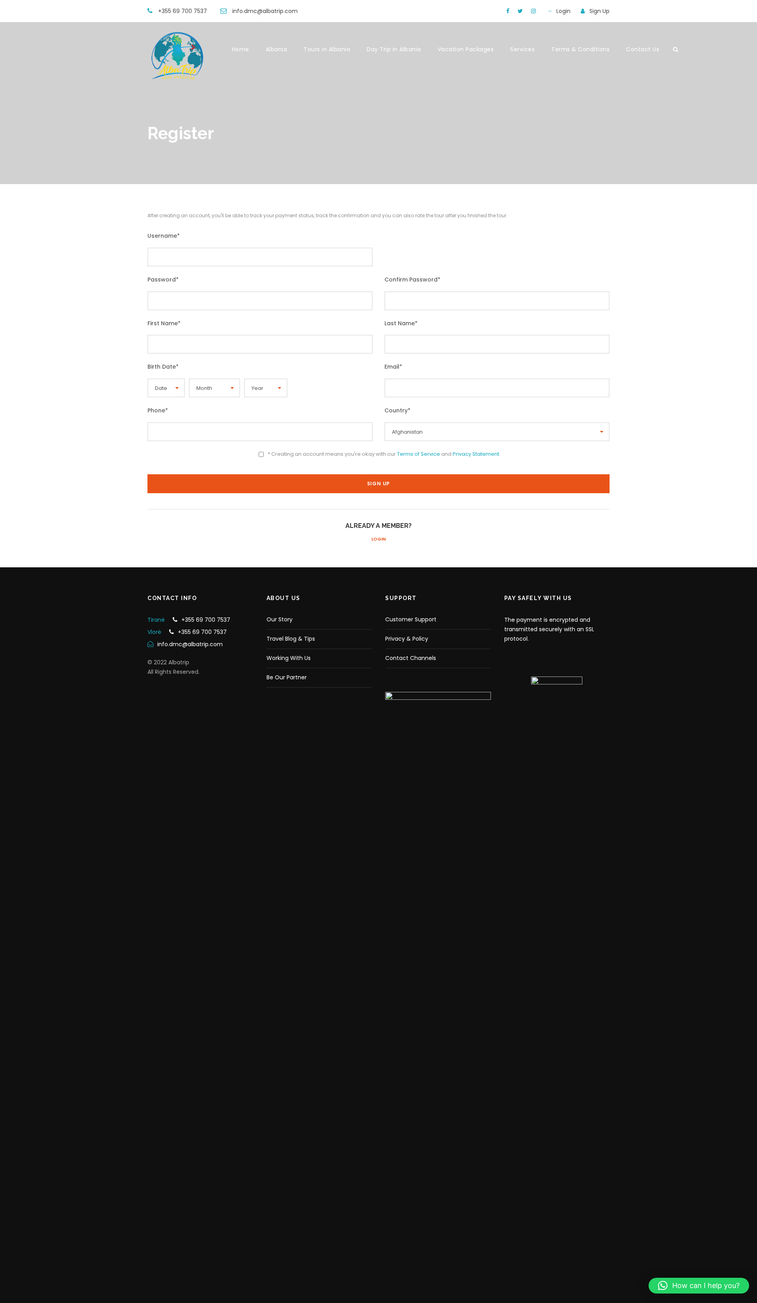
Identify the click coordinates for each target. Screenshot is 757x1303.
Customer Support (410, 619)
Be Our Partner (287, 677)
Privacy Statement (476, 454)
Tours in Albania (327, 49)
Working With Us (289, 658)
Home (240, 49)
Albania (276, 49)
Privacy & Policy (406, 639)
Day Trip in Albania (394, 49)
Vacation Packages (466, 49)
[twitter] (520, 11)
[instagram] (533, 11)
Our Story (280, 619)
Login (378, 539)
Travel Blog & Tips (291, 639)
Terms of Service (418, 454)
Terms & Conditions (580, 49)
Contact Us (642, 49)
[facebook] (507, 11)
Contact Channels (410, 658)
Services (522, 49)
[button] (699, 1286)
